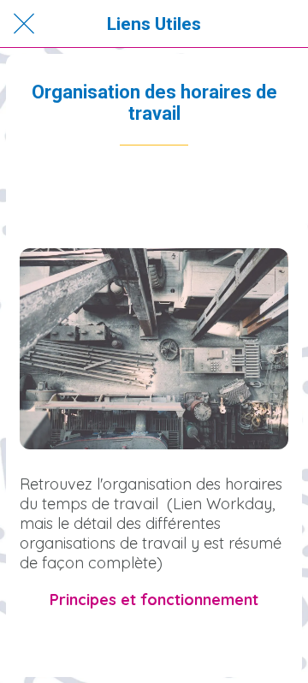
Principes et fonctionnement (154, 599)
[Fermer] (24, 24)
